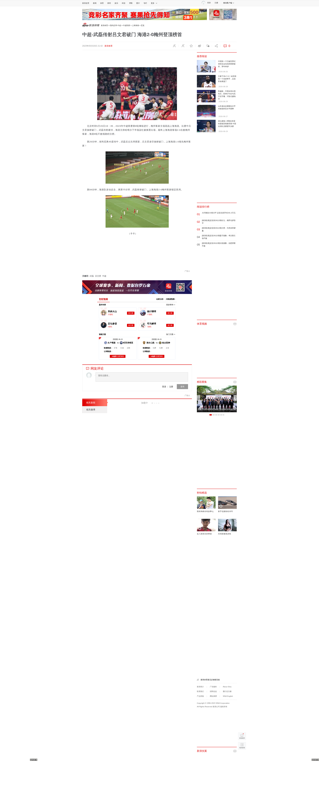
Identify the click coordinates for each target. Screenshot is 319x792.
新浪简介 (200, 687)
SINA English (228, 696)
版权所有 (223, 707)
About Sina (227, 687)
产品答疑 (200, 696)
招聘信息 (213, 691)
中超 (104, 276)
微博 (199, 46)
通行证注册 (227, 691)
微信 (208, 46)
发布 (182, 386)
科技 (123, 3)
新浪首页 (85, 3)
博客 (131, 3)
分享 (216, 46)
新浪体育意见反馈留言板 (210, 680)
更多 (152, 3)
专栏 (145, 3)
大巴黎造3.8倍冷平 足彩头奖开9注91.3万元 (219, 213)
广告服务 (213, 687)
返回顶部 (242, 755)
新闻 (94, 3)
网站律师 (213, 696)
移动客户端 (227, 3)
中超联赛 (126, 25)
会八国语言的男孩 (204, 534)
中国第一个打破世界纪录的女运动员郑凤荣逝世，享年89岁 (227, 63)
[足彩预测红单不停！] (144, 14)
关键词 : (86, 276)
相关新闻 (90, 402)
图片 (138, 3)
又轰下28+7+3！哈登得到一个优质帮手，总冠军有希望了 (227, 78)
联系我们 (200, 691)
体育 (102, 3)
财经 (109, 3)
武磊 (92, 276)
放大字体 (183, 46)
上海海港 (135, 25)
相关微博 (90, 409)
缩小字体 (174, 46)
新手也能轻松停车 (225, 511)
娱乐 (116, 3)
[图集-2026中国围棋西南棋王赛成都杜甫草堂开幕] (217, 399)
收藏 (191, 46)
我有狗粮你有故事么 (205, 511)
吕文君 (98, 276)
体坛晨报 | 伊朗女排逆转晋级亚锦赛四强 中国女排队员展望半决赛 (227, 123)
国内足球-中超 (115, 25)
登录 (164, 386)
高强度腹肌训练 (224, 534)
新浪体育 (104, 25)
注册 (216, 3)
